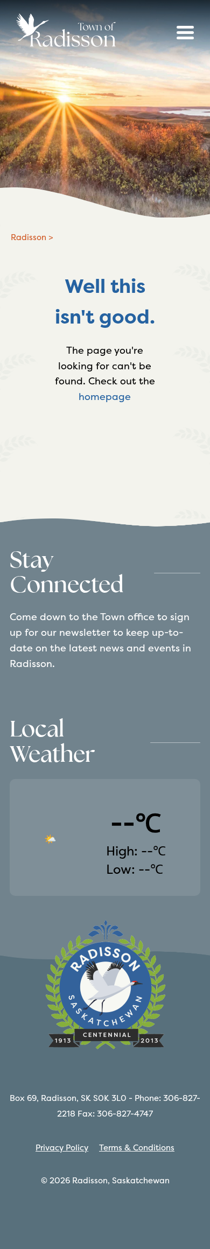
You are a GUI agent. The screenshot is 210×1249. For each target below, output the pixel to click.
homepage (105, 396)
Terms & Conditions (136, 1147)
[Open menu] (185, 32)
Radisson (28, 237)
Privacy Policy (62, 1147)
